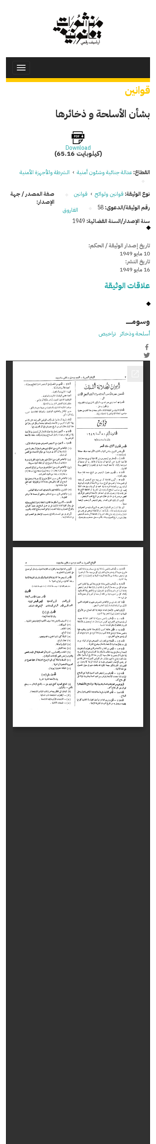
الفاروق (70, 210)
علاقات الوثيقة (127, 285)
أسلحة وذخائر (135, 333)
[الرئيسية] (78, 28)
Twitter (147, 355)
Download (78, 148)
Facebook (147, 347)
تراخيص (107, 333)
